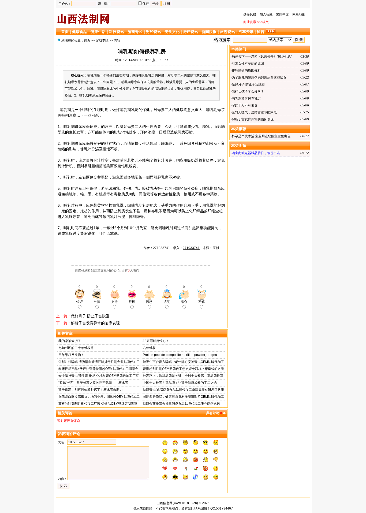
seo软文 (263, 22)
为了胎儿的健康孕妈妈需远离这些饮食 (259, 77)
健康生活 (98, 31)
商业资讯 (249, 22)
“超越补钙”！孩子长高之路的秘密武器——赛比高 (93, 383)
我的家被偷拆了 (69, 341)
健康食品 (79, 31)
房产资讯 (190, 31)
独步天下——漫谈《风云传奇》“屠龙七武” (262, 56)
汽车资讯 (245, 31)
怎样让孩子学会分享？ (248, 91)
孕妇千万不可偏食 (244, 105)
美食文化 (172, 31)
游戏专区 (135, 31)
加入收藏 (266, 14)
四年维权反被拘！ (71, 355)
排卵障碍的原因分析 (246, 70)
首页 (65, 31)
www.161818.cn (185, 503)
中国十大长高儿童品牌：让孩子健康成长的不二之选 (180, 383)
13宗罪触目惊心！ (156, 341)
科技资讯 (116, 31)
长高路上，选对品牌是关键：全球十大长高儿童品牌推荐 (183, 376)
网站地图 (298, 14)
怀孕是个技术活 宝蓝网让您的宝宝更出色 (261, 136)
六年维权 (149, 348)
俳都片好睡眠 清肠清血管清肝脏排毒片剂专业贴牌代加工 (99, 362)
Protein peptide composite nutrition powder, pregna (180, 355)
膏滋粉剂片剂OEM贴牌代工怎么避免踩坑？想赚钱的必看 (183, 369)
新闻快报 (208, 31)
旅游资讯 (227, 31)
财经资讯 (153, 31)
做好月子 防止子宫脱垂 (90, 316)
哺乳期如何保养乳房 (246, 98)
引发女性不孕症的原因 (248, 63)
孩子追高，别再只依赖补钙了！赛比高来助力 (90, 390)
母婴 (161, 109)
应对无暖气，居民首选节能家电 (254, 112)
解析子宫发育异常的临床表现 (95, 323)
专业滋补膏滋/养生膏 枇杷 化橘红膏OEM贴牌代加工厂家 (98, 376)
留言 (260, 31)
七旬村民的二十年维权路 (76, 348)
